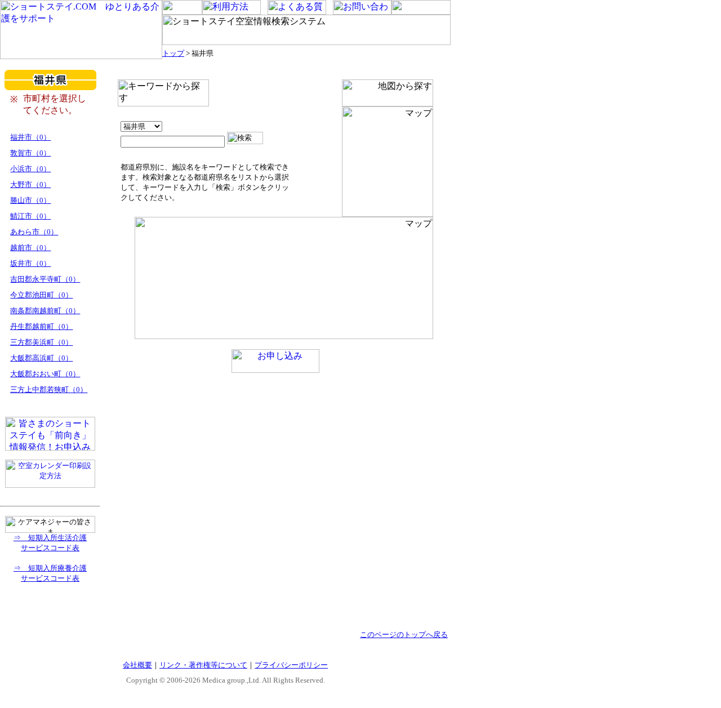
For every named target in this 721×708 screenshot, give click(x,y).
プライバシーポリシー (291, 665)
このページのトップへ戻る (404, 634)
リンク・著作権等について (203, 665)
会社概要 (137, 665)
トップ (173, 53)
